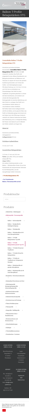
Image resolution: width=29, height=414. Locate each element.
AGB (21, 377)
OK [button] (4, 410)
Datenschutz (21, 380)
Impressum (21, 375)
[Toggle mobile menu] (26, 7)
